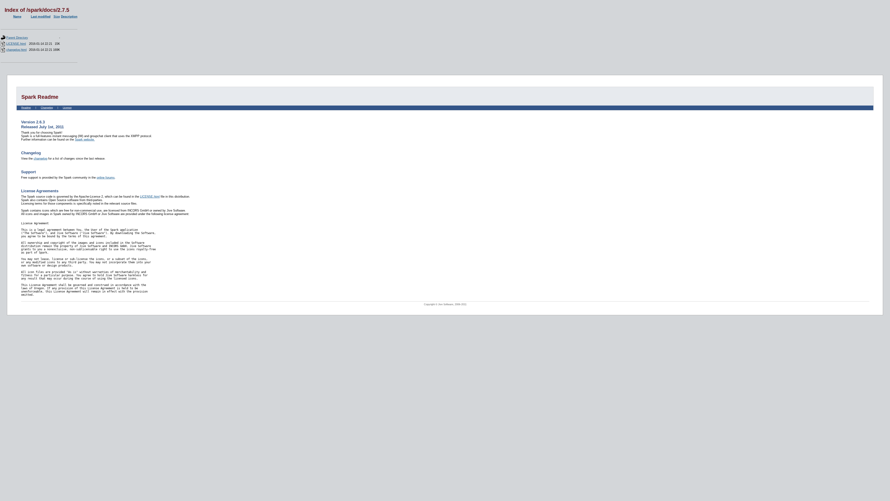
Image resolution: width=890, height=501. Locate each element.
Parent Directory (17, 37)
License (67, 107)
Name (17, 16)
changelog (40, 158)
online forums (106, 177)
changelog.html (16, 49)
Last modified (41, 16)
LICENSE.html (16, 43)
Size (57, 16)
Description (69, 16)
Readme (26, 107)
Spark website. (85, 139)
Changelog (47, 107)
